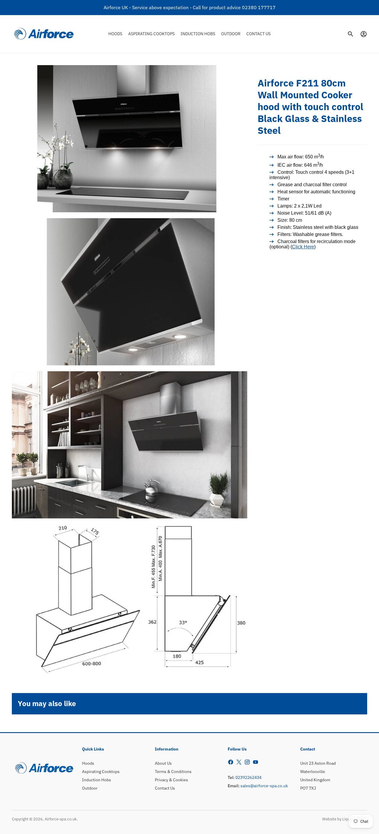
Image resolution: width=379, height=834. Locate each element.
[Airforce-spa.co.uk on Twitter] (239, 762)
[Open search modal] (350, 34)
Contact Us (165, 788)
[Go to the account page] (363, 34)
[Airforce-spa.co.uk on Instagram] (247, 762)
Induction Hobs (96, 779)
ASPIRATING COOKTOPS (151, 33)
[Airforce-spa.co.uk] (44, 34)
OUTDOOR (230, 33)
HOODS (115, 33)
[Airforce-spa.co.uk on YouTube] (255, 762)
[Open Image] (129, 138)
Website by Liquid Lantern (344, 819)
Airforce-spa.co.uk (61, 819)
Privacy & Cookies (171, 779)
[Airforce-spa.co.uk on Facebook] (231, 762)
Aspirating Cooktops (101, 771)
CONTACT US (258, 33)
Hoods (88, 763)
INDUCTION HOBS (198, 33)
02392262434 (248, 777)
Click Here (303, 247)
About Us (163, 763)
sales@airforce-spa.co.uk (264, 785)
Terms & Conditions (173, 771)
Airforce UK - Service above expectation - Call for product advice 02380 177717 (190, 7)
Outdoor (89, 788)
